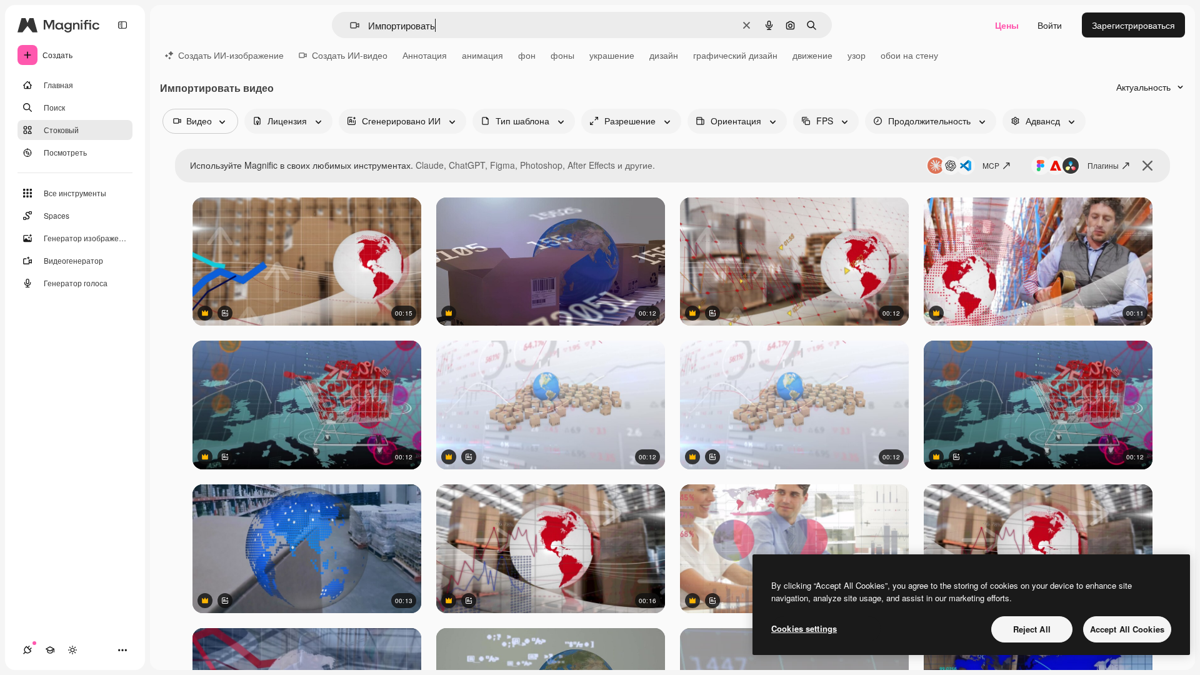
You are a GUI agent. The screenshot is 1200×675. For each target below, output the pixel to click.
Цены (1007, 25)
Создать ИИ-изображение (231, 55)
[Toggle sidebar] (122, 25)
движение (812, 55)
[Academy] (50, 650)
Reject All (1032, 629)
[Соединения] (28, 650)
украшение (611, 55)
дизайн (663, 55)
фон (527, 55)
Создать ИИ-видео (350, 55)
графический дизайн (735, 55)
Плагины (1103, 165)
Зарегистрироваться (1133, 25)
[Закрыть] (1147, 165)
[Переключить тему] (72, 650)
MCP (990, 165)
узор (857, 55)
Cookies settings (804, 628)
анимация (482, 55)
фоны (562, 55)
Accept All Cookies (1127, 629)
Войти (1050, 25)
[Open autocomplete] (349, 25)
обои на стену (909, 55)
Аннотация (424, 55)
